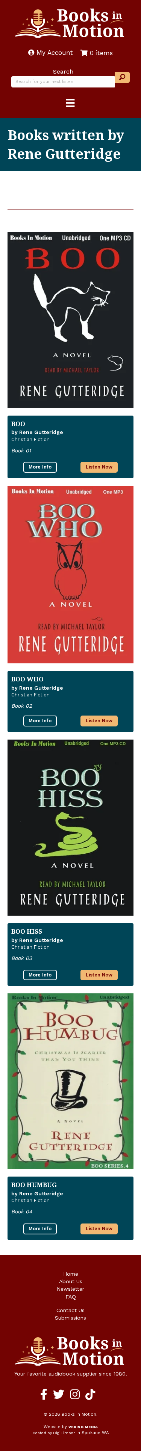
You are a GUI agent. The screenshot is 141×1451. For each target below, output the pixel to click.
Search (63, 71)
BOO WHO (27, 679)
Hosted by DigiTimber (54, 1433)
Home (70, 1274)
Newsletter (70, 1289)
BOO (18, 423)
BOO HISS (26, 931)
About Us (70, 1281)
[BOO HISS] (70, 828)
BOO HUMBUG (34, 1184)
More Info (40, 467)
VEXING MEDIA (83, 1427)
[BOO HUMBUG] (70, 1081)
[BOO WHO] (70, 574)
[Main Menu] (70, 103)
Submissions (70, 1318)
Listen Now (99, 467)
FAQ (70, 1297)
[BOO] (70, 320)
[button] (122, 77)
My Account (53, 52)
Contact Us (70, 1310)
